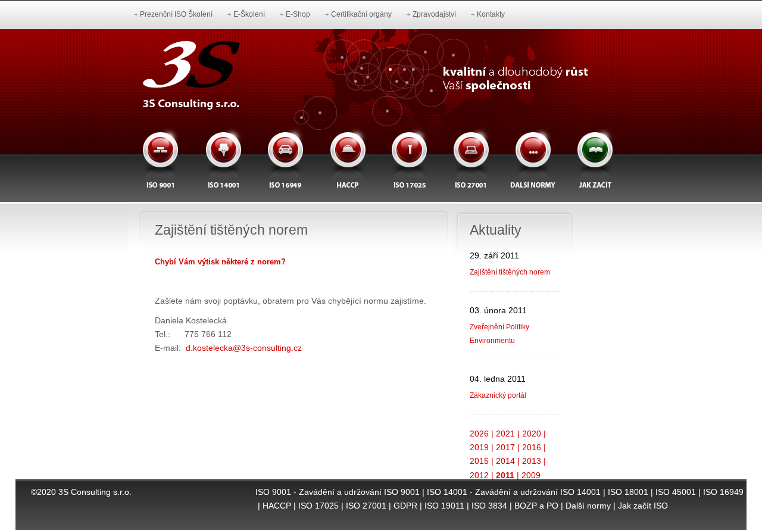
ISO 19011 (444, 505)
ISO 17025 (318, 505)
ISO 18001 (628, 492)
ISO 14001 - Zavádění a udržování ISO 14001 (514, 492)
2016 (531, 447)
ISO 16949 (723, 492)
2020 (531, 433)
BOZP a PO (536, 505)
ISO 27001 (366, 505)
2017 (505, 447)
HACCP (277, 505)
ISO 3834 (489, 505)
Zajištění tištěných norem (510, 272)
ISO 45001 (675, 492)
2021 (505, 433)
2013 (531, 461)
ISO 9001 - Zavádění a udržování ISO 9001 (337, 492)
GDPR (405, 505)
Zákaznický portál (498, 395)
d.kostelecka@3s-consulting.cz (244, 348)
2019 (479, 447)
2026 (479, 433)
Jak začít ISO (643, 505)
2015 (479, 461)
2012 (479, 475)
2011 (505, 475)
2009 (531, 475)
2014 (505, 461)
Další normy (588, 505)
